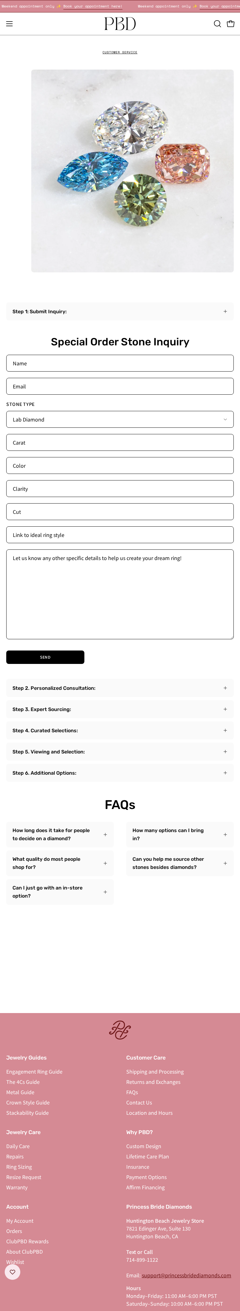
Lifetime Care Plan (147, 1156)
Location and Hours (149, 1112)
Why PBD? (139, 1132)
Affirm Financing (145, 1187)
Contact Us (139, 1102)
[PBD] (120, 23)
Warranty (17, 1187)
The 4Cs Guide (23, 1081)
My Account (19, 1220)
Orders (14, 1231)
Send (45, 657)
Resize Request (23, 1177)
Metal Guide (20, 1092)
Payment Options (146, 1177)
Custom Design (143, 1146)
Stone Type (20, 404)
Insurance (137, 1166)
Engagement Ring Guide (34, 1071)
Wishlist (15, 1261)
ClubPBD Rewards (27, 1241)
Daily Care (18, 1146)
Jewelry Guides (26, 1058)
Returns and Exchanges (153, 1081)
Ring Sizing (19, 1166)
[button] (216, 23)
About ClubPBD (24, 1251)
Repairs (14, 1156)
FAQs (132, 1092)
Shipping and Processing (155, 1071)
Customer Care (146, 1058)
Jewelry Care (23, 1132)
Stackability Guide (27, 1112)
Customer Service (120, 52)
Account (17, 1207)
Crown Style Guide (28, 1102)
